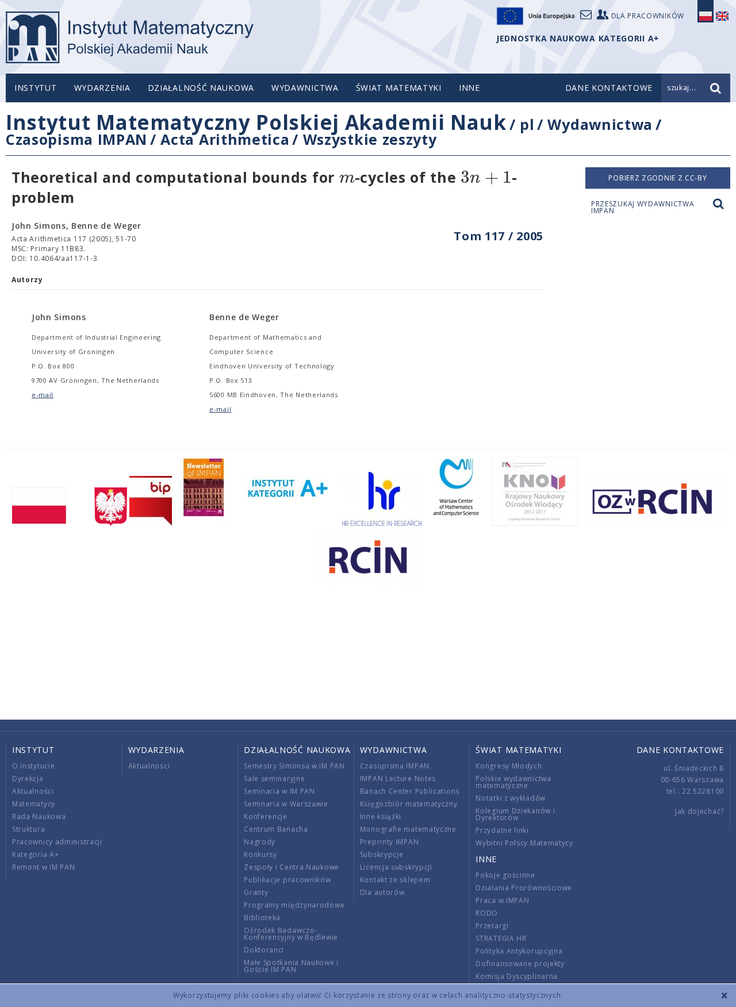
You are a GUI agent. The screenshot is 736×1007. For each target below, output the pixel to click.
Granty (256, 892)
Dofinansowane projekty (520, 963)
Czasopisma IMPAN (76, 139)
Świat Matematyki (399, 87)
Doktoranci (264, 950)
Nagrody (259, 842)
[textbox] (347, 178)
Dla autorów (382, 892)
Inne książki (380, 816)
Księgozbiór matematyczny (409, 804)
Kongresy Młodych (509, 766)
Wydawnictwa (305, 87)
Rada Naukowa (39, 816)
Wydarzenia (102, 87)
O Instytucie (33, 766)
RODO (487, 913)
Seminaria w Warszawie (286, 804)
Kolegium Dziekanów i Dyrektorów (515, 814)
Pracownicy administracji (57, 842)
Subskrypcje (382, 854)
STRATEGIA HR (501, 938)
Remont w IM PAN (43, 867)
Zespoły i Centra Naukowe (291, 867)
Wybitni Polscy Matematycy (524, 843)
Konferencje (266, 816)
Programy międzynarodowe (294, 905)
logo (130, 37)
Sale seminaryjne (274, 778)
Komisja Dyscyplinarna (517, 976)
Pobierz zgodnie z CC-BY (657, 178)
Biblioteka (262, 918)
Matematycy (33, 804)
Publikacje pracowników (287, 880)
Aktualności (33, 791)
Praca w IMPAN (502, 900)
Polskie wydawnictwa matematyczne (513, 782)
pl (527, 124)
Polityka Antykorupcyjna (519, 951)
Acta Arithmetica (224, 139)
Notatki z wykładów (511, 798)
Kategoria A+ (35, 854)
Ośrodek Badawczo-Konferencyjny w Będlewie (291, 933)
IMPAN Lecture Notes (398, 778)
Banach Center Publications (409, 791)
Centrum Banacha (276, 829)
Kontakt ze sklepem (395, 880)
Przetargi (492, 926)
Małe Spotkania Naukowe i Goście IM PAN (291, 966)
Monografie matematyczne (408, 829)
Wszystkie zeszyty (370, 139)
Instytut (35, 87)
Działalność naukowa (201, 87)
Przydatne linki (502, 830)
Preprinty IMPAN (389, 842)
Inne (469, 87)
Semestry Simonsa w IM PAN (294, 766)
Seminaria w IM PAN (279, 791)
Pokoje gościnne (505, 875)
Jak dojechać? (699, 811)
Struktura (28, 829)
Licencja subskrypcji (396, 867)
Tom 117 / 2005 (498, 236)
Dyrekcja (28, 778)
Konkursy (260, 854)
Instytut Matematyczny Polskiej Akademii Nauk (256, 122)
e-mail (42, 394)
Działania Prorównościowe (524, 888)
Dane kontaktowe (680, 749)
